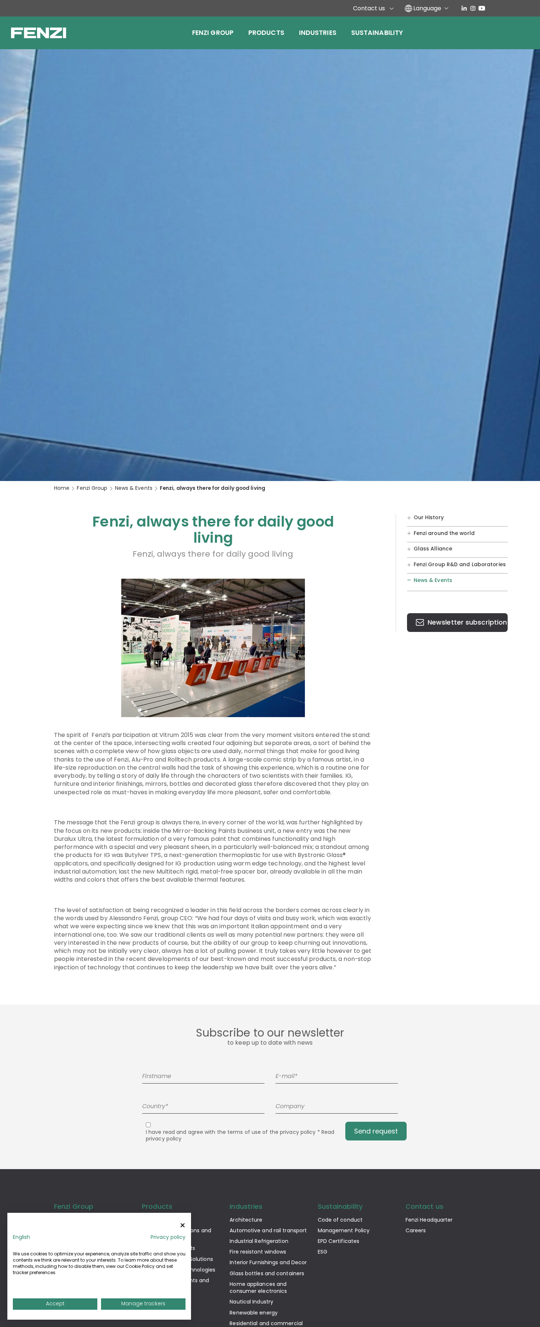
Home (61, 488)
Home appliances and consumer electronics (258, 1287)
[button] (21, 1237)
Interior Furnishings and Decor (268, 1262)
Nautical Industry (251, 1301)
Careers (416, 1230)
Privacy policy (168, 1237)
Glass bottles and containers (267, 1273)
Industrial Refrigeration (259, 1241)
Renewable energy (254, 1312)
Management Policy (344, 1230)
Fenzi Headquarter (429, 1219)
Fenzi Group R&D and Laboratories (460, 564)
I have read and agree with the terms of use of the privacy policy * (240, 1135)
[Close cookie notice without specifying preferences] (183, 1225)
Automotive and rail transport (268, 1230)
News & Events (133, 488)
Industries (317, 32)
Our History (429, 517)
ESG (322, 1251)
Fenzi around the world (444, 532)
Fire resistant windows (258, 1251)
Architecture (246, 1219)
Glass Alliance (433, 548)
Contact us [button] (424, 1206)
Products (266, 32)
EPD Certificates (339, 1241)
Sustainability (377, 32)
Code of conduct (340, 1219)
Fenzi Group (213, 32)
